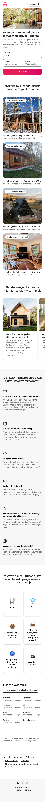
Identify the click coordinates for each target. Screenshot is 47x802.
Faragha (18, 790)
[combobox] (22, 55)
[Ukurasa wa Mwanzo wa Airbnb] (5, 4)
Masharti (27, 790)
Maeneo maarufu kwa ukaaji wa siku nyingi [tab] (20, 690)
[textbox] (13, 63)
